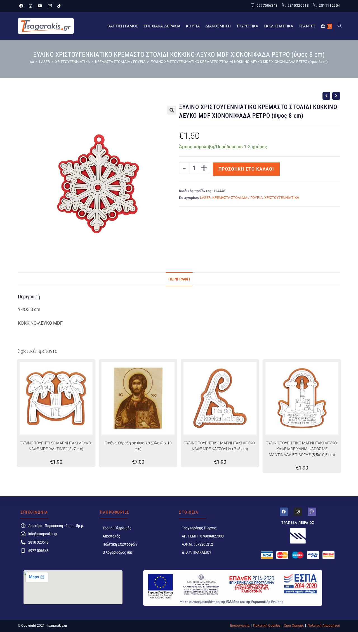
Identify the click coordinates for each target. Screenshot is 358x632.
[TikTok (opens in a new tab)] (59, 6)
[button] (171, 110)
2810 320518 (38, 542)
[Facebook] (284, 512)
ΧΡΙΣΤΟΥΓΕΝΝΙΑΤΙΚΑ (281, 197)
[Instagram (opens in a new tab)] (30, 6)
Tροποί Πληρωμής (117, 528)
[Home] (32, 62)
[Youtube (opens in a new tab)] (40, 6)
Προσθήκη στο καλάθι (246, 169)
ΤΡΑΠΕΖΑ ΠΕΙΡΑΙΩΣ (297, 522)
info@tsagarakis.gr (42, 534)
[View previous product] (326, 96)
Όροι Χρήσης (294, 626)
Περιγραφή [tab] (179, 279)
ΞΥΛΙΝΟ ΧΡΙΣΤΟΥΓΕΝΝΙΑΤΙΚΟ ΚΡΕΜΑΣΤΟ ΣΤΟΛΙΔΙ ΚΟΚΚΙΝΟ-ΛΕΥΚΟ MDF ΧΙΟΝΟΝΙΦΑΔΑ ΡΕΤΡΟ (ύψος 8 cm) (239, 62)
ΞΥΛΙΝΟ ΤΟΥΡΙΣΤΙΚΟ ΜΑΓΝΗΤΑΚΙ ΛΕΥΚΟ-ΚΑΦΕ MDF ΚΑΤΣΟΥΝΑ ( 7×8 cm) (220, 446)
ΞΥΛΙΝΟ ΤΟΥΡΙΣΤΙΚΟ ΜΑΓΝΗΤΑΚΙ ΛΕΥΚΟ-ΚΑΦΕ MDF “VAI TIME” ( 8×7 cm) (56, 446)
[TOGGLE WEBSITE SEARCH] (339, 26)
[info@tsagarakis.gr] (23, 533)
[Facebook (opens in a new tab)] (22, 6)
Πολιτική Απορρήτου (323, 626)
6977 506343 (38, 550)
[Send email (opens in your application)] (50, 6)
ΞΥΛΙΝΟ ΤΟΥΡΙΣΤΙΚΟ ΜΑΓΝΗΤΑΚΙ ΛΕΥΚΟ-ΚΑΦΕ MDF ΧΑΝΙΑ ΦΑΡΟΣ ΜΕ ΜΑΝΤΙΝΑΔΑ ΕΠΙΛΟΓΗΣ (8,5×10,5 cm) (302, 449)
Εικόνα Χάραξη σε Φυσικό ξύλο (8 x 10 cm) (138, 446)
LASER (205, 197)
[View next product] (336, 96)
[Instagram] (298, 512)
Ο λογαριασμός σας (118, 552)
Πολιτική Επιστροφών (120, 544)
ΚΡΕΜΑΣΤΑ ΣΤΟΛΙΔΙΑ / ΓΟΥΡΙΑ (237, 197)
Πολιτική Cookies (266, 626)
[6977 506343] (23, 550)
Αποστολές (111, 536)
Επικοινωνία (239, 626)
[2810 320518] (23, 542)
